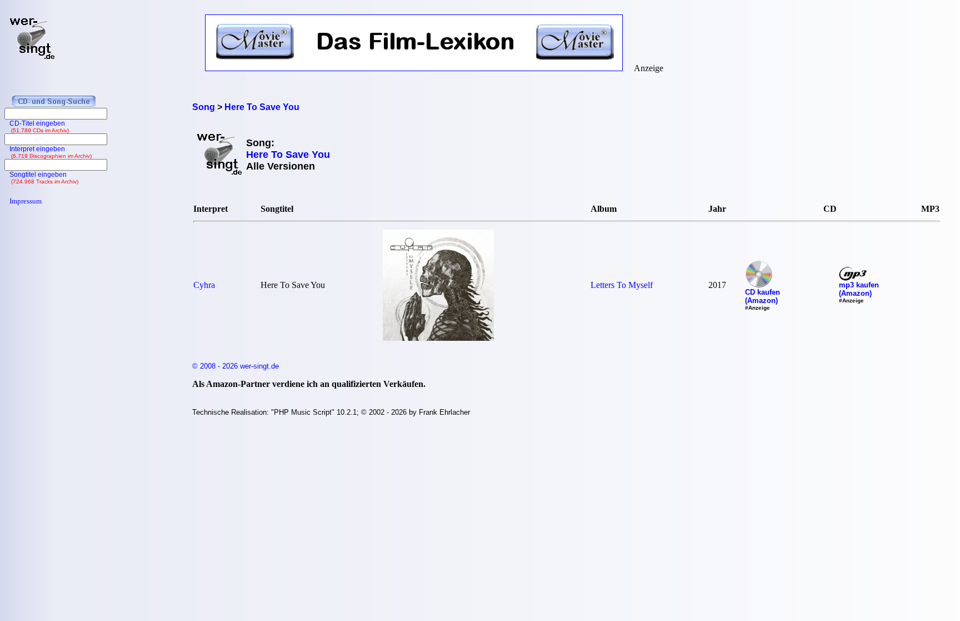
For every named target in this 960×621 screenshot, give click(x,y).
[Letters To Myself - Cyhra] (438, 337)
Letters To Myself (622, 285)
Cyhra (204, 285)
